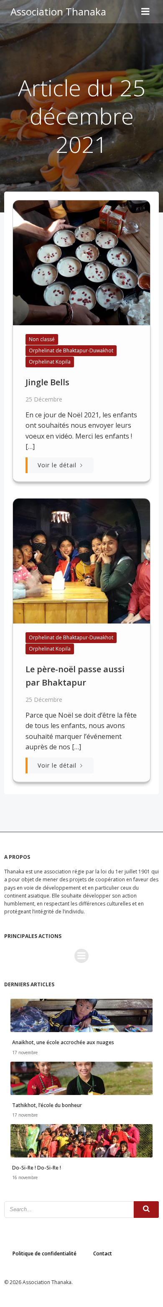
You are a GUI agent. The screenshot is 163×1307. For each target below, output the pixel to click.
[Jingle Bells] (81, 262)
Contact (102, 1253)
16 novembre (25, 1177)
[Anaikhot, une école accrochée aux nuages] (81, 1015)
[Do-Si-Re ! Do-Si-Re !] (81, 1140)
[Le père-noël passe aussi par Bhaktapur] (81, 560)
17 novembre (25, 1052)
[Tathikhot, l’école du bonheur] (81, 1077)
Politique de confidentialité (44, 1253)
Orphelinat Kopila (50, 361)
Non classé (42, 339)
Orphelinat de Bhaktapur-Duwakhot (71, 350)
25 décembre (43, 399)
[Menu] (145, 12)
